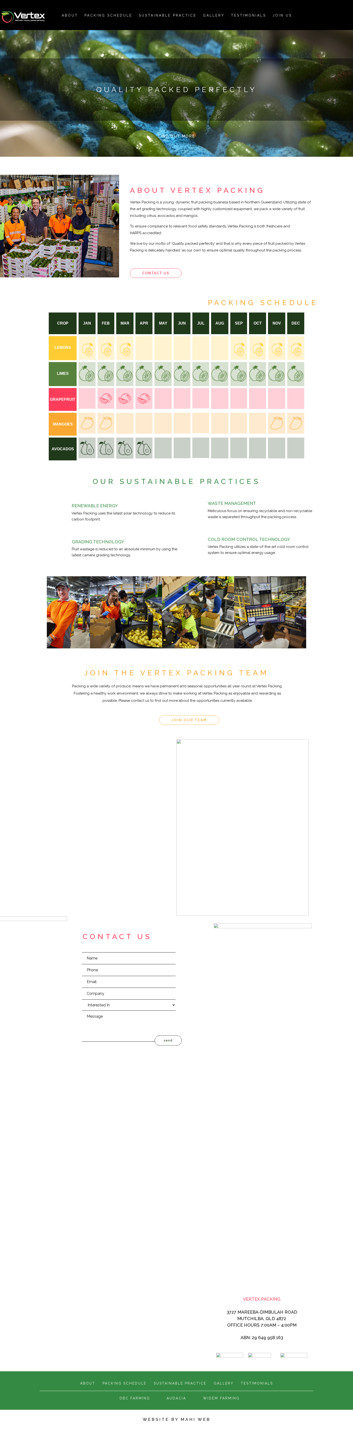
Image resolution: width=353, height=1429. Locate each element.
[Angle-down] (176, 146)
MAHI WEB (196, 1419)
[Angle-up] (345, 14)
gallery (224, 1383)
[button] (156, 273)
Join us (282, 15)
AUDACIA (176, 1398)
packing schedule (108, 15)
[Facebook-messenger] (336, 14)
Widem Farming (221, 1398)
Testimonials (248, 15)
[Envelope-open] (310, 14)
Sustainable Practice (167, 15)
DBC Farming (135, 1398)
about (70, 15)
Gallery (214, 15)
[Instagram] (319, 14)
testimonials (257, 1383)
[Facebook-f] (327, 14)
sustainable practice (180, 1383)
